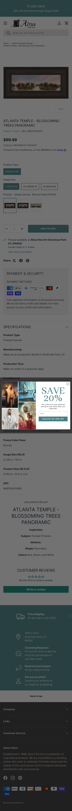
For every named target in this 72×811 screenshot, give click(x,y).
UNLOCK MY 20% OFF (53, 419)
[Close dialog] (67, 383)
